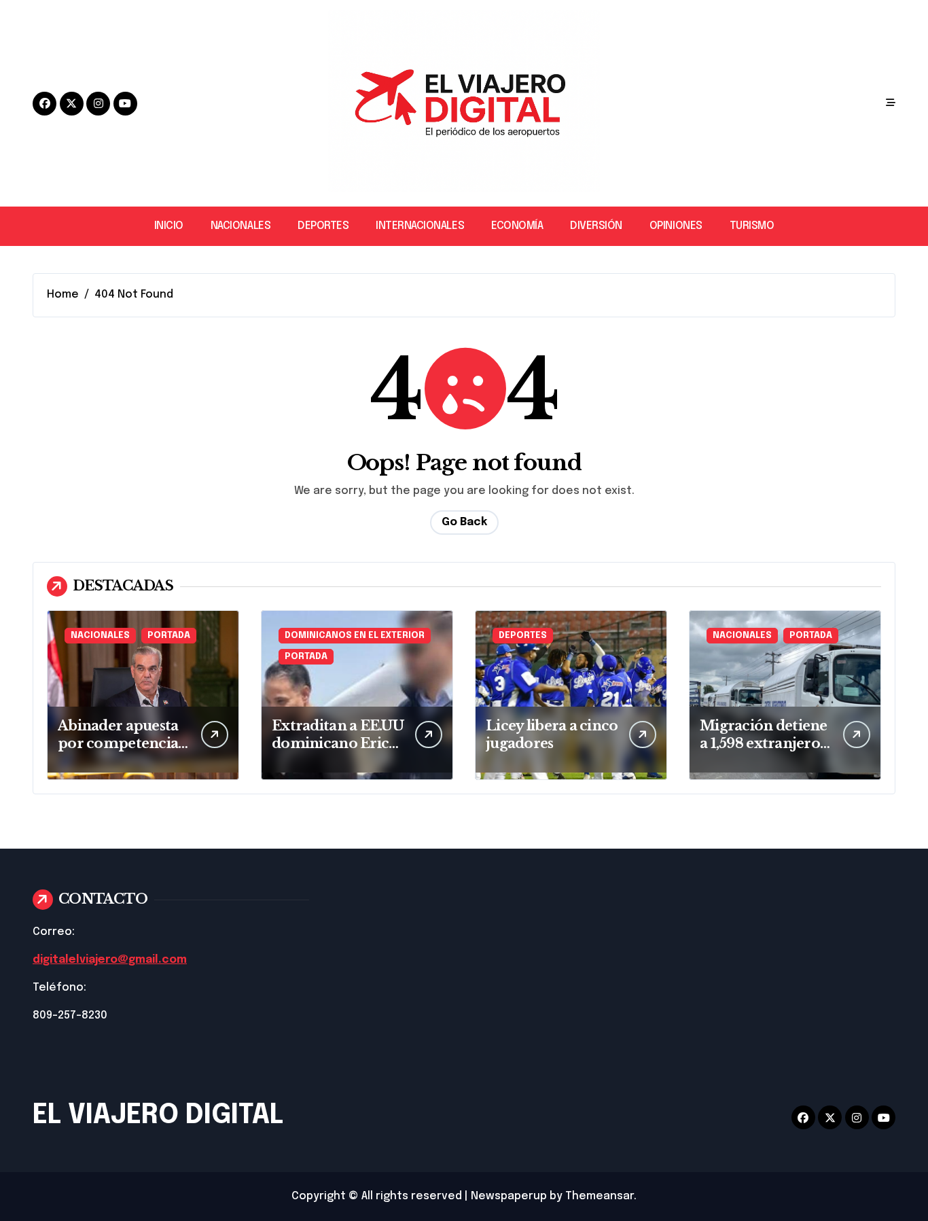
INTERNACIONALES (420, 226)
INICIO (168, 226)
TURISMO (752, 226)
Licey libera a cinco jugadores (552, 734)
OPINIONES (675, 226)
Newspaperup (509, 1196)
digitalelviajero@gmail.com (110, 960)
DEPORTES (323, 226)
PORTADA (168, 635)
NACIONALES (240, 226)
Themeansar (599, 1196)
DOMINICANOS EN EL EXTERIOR (355, 635)
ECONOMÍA (517, 226)
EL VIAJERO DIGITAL (158, 1115)
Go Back (464, 522)
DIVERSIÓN (596, 226)
